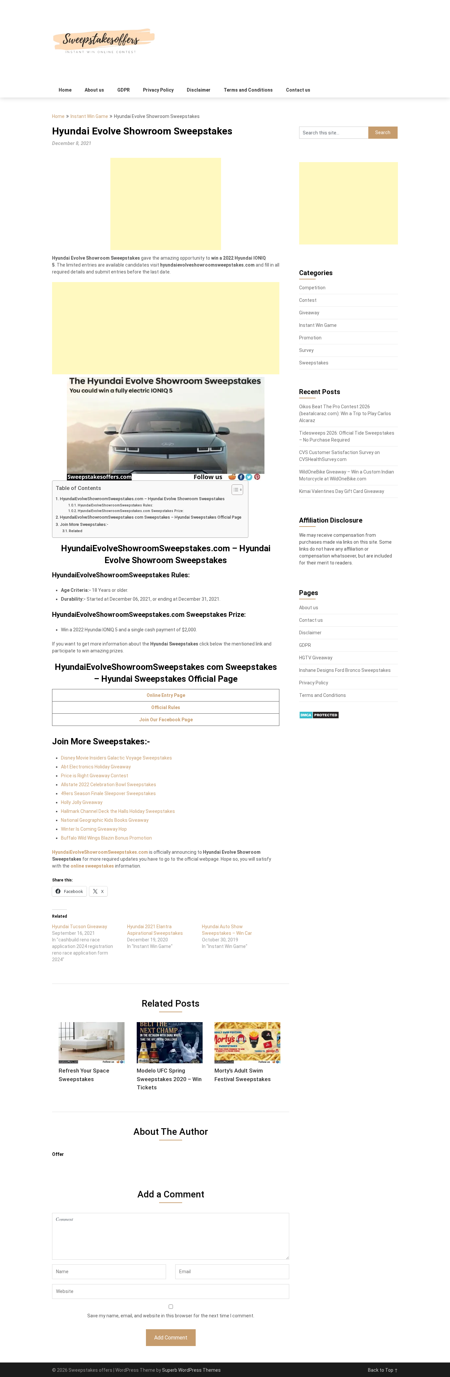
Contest (308, 300)
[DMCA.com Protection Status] (319, 717)
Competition (312, 287)
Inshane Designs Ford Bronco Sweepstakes (345, 670)
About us (94, 90)
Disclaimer (199, 90)
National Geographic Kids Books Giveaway (105, 820)
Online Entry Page (166, 695)
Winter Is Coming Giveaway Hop (94, 829)
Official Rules (165, 707)
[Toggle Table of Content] (234, 489)
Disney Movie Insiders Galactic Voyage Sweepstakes (116, 757)
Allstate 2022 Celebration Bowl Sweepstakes (108, 784)
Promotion (310, 337)
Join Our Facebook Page (166, 719)
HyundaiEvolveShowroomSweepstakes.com (100, 852)
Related (75, 531)
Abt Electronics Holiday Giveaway (96, 766)
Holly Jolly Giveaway (81, 802)
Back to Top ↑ (383, 1370)
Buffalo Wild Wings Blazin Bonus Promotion (106, 838)
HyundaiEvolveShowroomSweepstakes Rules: (115, 505)
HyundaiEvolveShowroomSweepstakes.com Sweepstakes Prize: (131, 511)
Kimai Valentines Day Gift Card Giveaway (341, 491)
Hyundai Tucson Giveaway (79, 926)
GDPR (123, 90)
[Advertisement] (165, 204)
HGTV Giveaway (315, 657)
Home (65, 90)
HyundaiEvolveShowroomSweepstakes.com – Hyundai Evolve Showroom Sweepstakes (142, 498)
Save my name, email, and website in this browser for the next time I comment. (170, 1315)
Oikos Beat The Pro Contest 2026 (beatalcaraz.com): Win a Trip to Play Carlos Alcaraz (345, 413)
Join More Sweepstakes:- (84, 524)
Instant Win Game (89, 116)
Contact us (298, 90)
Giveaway (309, 312)
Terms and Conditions (248, 90)
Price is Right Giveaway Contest (94, 775)
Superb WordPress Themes (191, 1370)
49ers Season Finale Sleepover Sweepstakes (108, 793)
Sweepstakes (313, 362)
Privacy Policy (158, 90)
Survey (306, 350)
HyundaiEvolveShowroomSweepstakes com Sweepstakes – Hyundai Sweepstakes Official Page (150, 517)
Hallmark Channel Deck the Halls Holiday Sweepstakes (118, 811)
